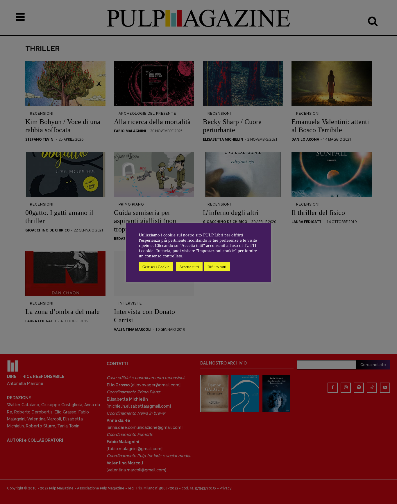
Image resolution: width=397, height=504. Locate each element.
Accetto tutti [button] (189, 267)
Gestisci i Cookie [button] (155, 267)
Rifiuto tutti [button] (217, 267)
